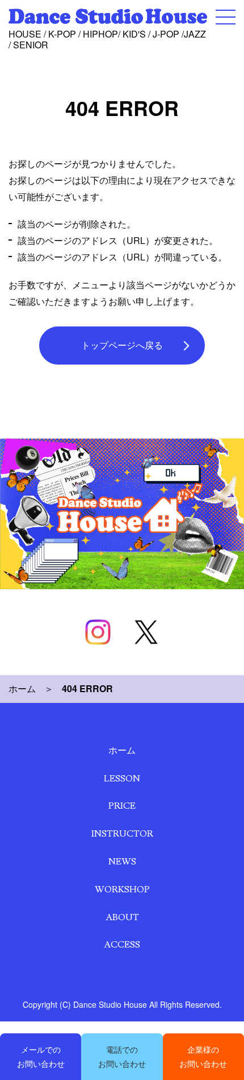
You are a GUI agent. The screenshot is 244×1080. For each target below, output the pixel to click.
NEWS (122, 861)
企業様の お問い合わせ (203, 1056)
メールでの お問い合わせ (41, 1056)
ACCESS (122, 944)
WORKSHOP (122, 889)
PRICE (122, 806)
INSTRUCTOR (122, 833)
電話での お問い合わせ (122, 1056)
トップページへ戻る (122, 344)
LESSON (122, 778)
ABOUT (122, 917)
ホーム (22, 688)
